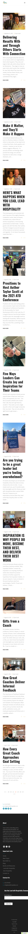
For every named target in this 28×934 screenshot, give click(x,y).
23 (18, 792)
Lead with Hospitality (9, 868)
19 (8, 792)
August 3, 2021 (7, 674)
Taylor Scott (17, 33)
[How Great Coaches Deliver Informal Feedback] (14, 664)
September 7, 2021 (8, 189)
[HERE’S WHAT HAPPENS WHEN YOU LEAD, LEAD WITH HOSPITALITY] (14, 176)
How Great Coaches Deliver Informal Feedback (14, 684)
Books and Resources (9, 866)
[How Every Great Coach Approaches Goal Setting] (14, 733)
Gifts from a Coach (11, 623)
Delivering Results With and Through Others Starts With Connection (14, 45)
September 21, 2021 (8, 33)
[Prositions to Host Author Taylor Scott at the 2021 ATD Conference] (14, 261)
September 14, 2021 (8, 122)
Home (4, 856)
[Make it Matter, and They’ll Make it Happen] (14, 103)
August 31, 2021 (7, 279)
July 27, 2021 (7, 745)
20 (11, 792)
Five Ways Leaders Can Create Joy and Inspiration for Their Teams (13, 382)
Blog (4, 863)
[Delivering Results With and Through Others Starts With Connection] (14, 21)
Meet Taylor (6, 858)
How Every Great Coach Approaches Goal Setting (11, 755)
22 (15, 792)
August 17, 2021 (7, 531)
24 (20, 792)
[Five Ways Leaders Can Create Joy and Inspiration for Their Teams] (14, 351)
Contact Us (6, 873)
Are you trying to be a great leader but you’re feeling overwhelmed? (13, 468)
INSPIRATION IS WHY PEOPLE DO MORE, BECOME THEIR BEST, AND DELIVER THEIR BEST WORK (14, 548)
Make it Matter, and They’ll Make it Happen (13, 129)
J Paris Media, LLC (14, 931)
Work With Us (6, 861)
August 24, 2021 (7, 456)
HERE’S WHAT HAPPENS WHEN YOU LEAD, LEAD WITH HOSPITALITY (14, 201)
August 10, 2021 (7, 617)
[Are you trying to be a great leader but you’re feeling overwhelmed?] (14, 438)
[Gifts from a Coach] (14, 605)
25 (23, 792)
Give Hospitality (7, 871)
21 (13, 792)
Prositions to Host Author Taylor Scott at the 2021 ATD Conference (13, 291)
